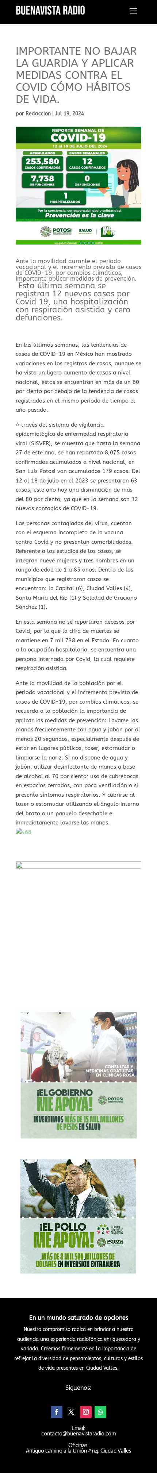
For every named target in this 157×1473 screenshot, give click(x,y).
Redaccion (38, 114)
